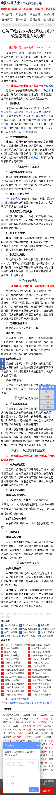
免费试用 (46, 791)
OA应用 (14, 719)
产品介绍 (21, 14)
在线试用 (27, 9)
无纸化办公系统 (30, 629)
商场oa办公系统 (11, 655)
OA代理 (27, 729)
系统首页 (7, 14)
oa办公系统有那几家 (14, 691)
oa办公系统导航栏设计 (43, 694)
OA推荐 (24, 719)
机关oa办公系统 (39, 673)
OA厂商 (17, 729)
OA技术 (27, 737)
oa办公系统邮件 (39, 666)
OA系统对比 (39, 729)
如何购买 (7, 19)
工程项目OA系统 (21, 25)
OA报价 (22, 733)
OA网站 (17, 737)
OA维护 (37, 737)
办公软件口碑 (28, 632)
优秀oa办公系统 (12, 680)
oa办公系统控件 (38, 648)
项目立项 (42, 120)
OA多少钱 (33, 733)
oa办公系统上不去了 (14, 694)
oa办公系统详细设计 (40, 645)
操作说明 (21, 19)
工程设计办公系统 (40, 659)
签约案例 (5, 9)
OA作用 (27, 726)
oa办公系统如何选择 (14, 673)
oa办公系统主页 (11, 659)
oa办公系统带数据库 (41, 670)
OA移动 (34, 719)
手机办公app (19, 741)
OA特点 (7, 729)
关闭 (8, 616)
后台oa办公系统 (39, 691)
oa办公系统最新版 (40, 677)
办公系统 (48, 85)
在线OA (31, 741)
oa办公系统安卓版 (13, 666)
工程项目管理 (31, 53)
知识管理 (6, 112)
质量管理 (26, 128)
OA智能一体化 (30, 715)
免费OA (12, 733)
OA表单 (43, 744)
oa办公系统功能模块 (41, 687)
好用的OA (18, 722)
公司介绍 (35, 19)
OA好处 (17, 726)
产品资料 (50, 9)
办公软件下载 (10, 632)
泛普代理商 (40, 759)
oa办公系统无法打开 (14, 670)
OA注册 (44, 733)
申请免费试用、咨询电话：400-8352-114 (28, 47)
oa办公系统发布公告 (14, 687)
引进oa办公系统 (12, 662)
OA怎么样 (30, 722)
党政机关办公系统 (40, 684)
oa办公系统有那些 (40, 662)
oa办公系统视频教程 (14, 684)
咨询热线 (49, 19)
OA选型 (43, 715)
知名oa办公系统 (11, 648)
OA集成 (47, 737)
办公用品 (31, 112)
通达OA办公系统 (30, 625)
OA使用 (37, 726)
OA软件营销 (37, 25)
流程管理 (18, 112)
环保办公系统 (10, 652)
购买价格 (16, 9)
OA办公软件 (47, 636)
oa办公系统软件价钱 (40, 652)
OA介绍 (7, 741)
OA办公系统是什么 (14, 636)
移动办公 (33, 157)
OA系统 (41, 77)
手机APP (39, 9)
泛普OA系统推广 (11, 715)
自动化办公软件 (48, 629)
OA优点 (47, 726)
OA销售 (44, 719)
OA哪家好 (43, 722)
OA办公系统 (13, 198)
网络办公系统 (10, 629)
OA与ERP (41, 741)
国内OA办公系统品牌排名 (16, 625)
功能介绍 (35, 14)
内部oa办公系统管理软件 (16, 645)
